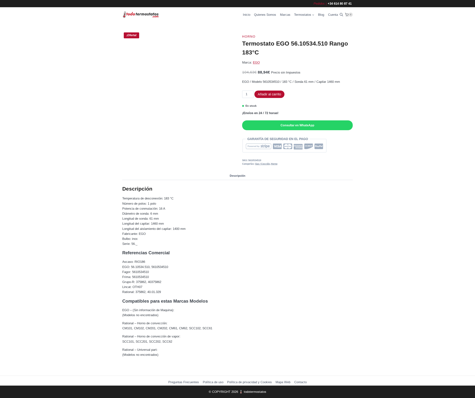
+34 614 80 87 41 (340, 3)
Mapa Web (283, 382)
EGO (256, 62)
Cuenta (333, 14)
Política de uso (213, 382)
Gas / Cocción (262, 164)
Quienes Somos (265, 14)
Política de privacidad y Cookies (249, 382)
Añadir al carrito (269, 94)
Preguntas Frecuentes (183, 382)
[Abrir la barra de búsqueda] (341, 14)
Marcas (285, 14)
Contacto (300, 382)
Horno (248, 36)
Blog (321, 14)
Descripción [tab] (237, 175)
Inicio (246, 14)
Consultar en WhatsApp (297, 125)
